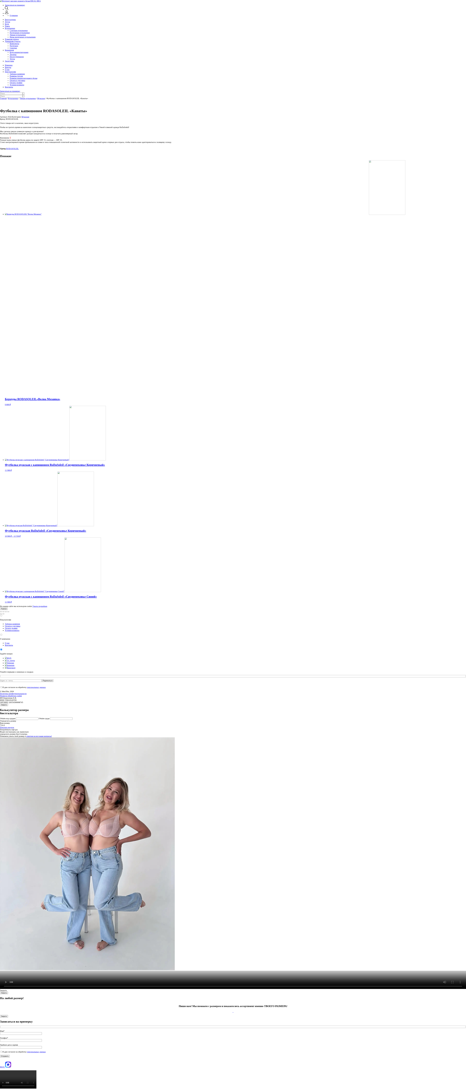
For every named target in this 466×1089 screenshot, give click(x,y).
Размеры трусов (16, 76)
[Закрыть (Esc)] (1, 611)
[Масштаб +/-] (8, 611)
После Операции (17, 57)
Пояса (7, 26)
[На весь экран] (6, 611)
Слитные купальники (19, 30)
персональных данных (36, 687)
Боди (7, 24)
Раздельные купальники (20, 33)
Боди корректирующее (19, 52)
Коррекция (9, 50)
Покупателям (10, 72)
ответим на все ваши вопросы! (39, 736)
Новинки (8, 65)
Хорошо (4, 609)
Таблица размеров (17, 74)
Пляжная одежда (12, 39)
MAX (9, 658)
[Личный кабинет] (6, 13)
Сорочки (13, 48)
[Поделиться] (3, 611)
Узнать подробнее (39, 606)
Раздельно (14, 46)
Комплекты (14, 44)
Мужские (41, 98)
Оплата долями (16, 83)
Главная (3, 98)
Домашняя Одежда (12, 41)
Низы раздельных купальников (23, 37)
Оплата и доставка (17, 80)
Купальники (10, 28)
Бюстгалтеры (10, 20)
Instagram (10, 665)
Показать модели (7, 727)
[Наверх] (1, 1060)
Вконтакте (11, 668)
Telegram (10, 663)
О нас (7, 70)
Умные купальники (18, 35)
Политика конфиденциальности (13, 694)
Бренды (8, 67)
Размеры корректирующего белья (23, 78)
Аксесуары (9, 61)
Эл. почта (11, 660)
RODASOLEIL (12, 149)
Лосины (13, 54)
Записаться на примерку (15, 5)
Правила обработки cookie (11, 696)
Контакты (9, 87)
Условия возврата (17, 85)
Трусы (7, 22)
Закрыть (4, 705)
